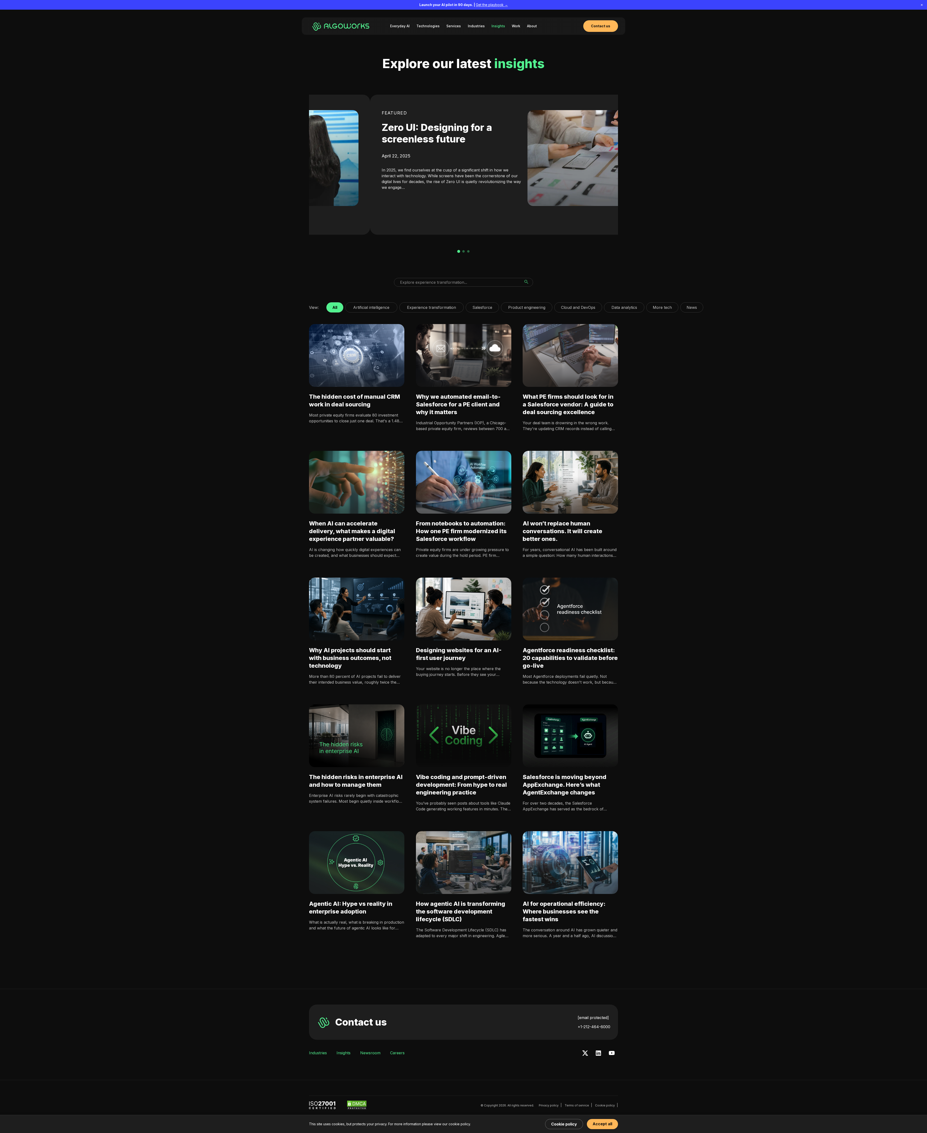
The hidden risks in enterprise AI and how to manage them (356, 780)
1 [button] (458, 251)
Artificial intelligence (371, 306)
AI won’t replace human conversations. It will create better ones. (562, 531)
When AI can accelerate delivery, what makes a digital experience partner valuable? (352, 531)
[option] (463, 165)
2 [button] (463, 251)
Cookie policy (605, 1105)
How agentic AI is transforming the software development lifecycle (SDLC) (460, 911)
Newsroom (370, 1052)
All (334, 306)
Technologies (428, 26)
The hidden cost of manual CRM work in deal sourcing (354, 400)
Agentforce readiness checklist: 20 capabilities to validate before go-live (570, 658)
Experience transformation (431, 306)
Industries (476, 26)
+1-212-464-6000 (594, 1026)
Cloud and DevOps (578, 306)
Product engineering (526, 306)
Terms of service (577, 1105)
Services (453, 26)
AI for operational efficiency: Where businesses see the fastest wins (564, 911)
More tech (662, 306)
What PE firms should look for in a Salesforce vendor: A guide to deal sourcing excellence (568, 404)
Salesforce (482, 306)
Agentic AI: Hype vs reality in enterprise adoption (350, 907)
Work (516, 26)
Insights (498, 26)
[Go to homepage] (341, 26)
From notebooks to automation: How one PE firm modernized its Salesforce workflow (461, 531)
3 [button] (468, 251)
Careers (397, 1052)
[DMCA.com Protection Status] (356, 1105)
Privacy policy (549, 1105)
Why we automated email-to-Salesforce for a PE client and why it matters (458, 404)
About (532, 26)
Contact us (361, 1022)
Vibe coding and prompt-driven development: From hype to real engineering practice (461, 784)
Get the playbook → (492, 5)
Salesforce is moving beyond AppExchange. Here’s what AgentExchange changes (564, 784)
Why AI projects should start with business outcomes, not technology (350, 658)
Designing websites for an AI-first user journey (459, 654)
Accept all (602, 1123)
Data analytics (624, 306)
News (691, 306)
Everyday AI (400, 26)
